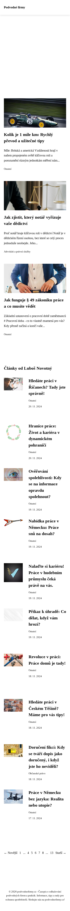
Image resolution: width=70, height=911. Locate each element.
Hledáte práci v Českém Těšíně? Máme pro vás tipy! (47, 708)
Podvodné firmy (14, 7)
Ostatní (7, 169)
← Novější (10, 852)
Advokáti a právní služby (17, 251)
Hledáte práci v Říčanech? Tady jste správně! (47, 387)
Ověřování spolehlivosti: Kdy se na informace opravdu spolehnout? (45, 484)
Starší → (60, 852)
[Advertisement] (35, 52)
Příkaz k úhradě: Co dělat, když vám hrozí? (47, 618)
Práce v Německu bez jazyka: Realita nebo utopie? (46, 799)
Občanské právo (37, 773)
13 (51, 852)
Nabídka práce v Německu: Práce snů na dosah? (44, 527)
